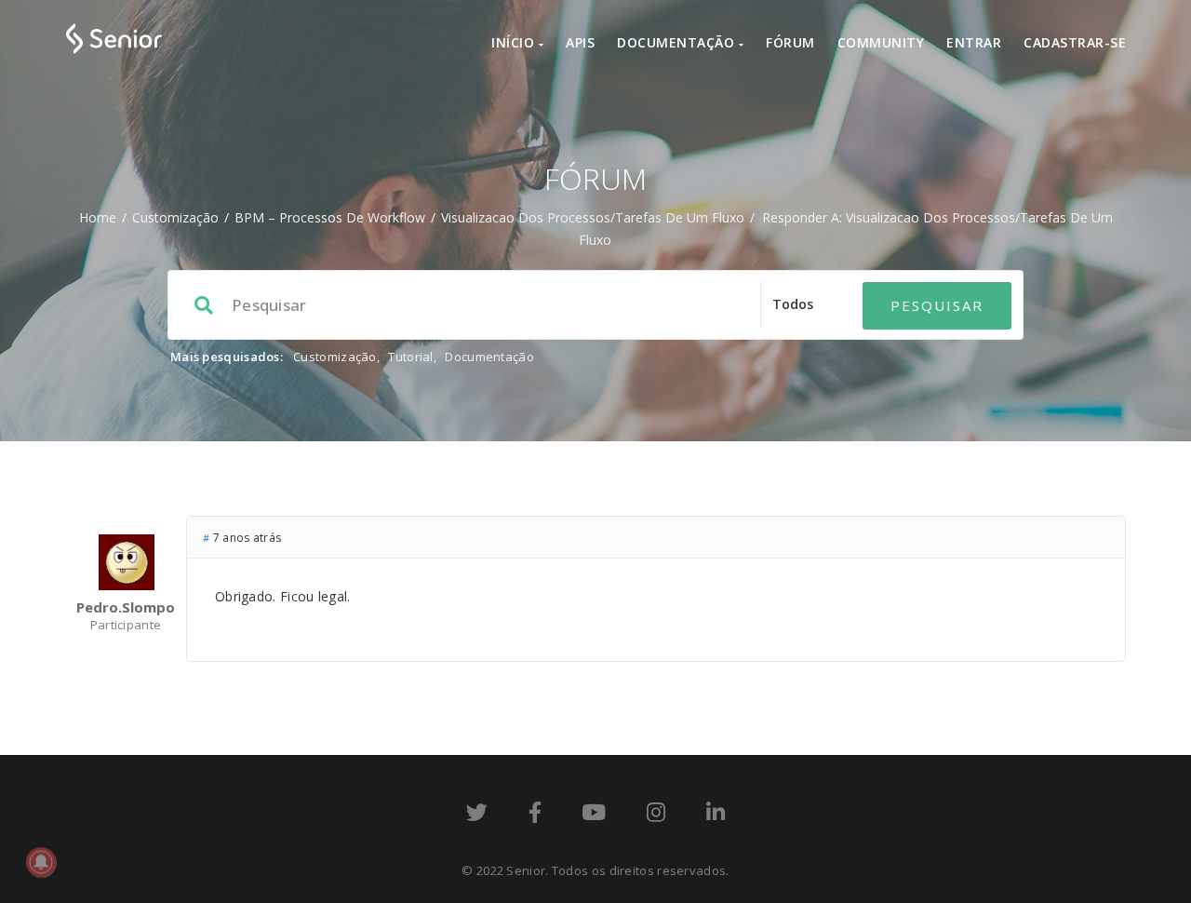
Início (515, 42)
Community (881, 42)
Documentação (678, 42)
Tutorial (410, 356)
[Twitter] (477, 815)
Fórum (790, 42)
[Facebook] (535, 815)
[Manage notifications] (41, 862)
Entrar (973, 42)
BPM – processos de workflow (329, 217)
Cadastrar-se (1075, 42)
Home (97, 217)
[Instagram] (656, 815)
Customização (175, 217)
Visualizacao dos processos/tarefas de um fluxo (592, 217)
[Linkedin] (715, 815)
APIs (580, 42)
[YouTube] (593, 815)
